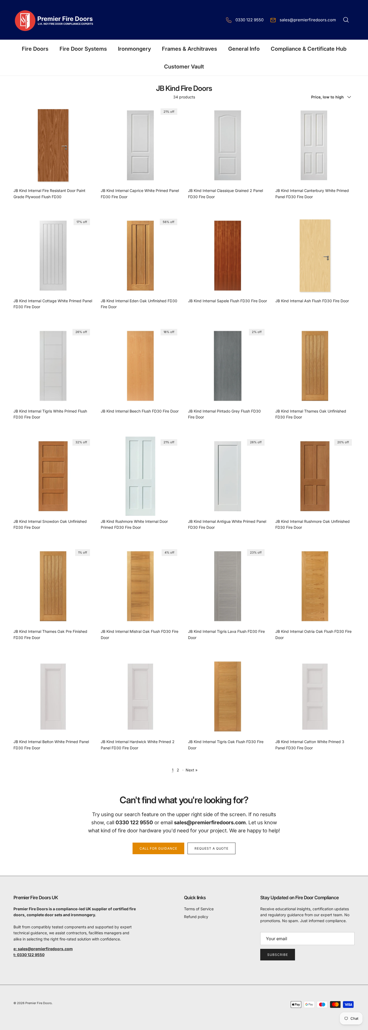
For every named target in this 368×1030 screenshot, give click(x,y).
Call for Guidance (158, 848)
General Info (244, 49)
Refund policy (196, 916)
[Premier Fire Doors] (54, 19)
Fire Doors (35, 49)
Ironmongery (134, 49)
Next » (191, 770)
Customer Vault (184, 66)
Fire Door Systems (83, 49)
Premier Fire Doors (38, 1003)
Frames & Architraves (189, 49)
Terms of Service (199, 909)
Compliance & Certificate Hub (308, 49)
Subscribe (277, 955)
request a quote (211, 848)
